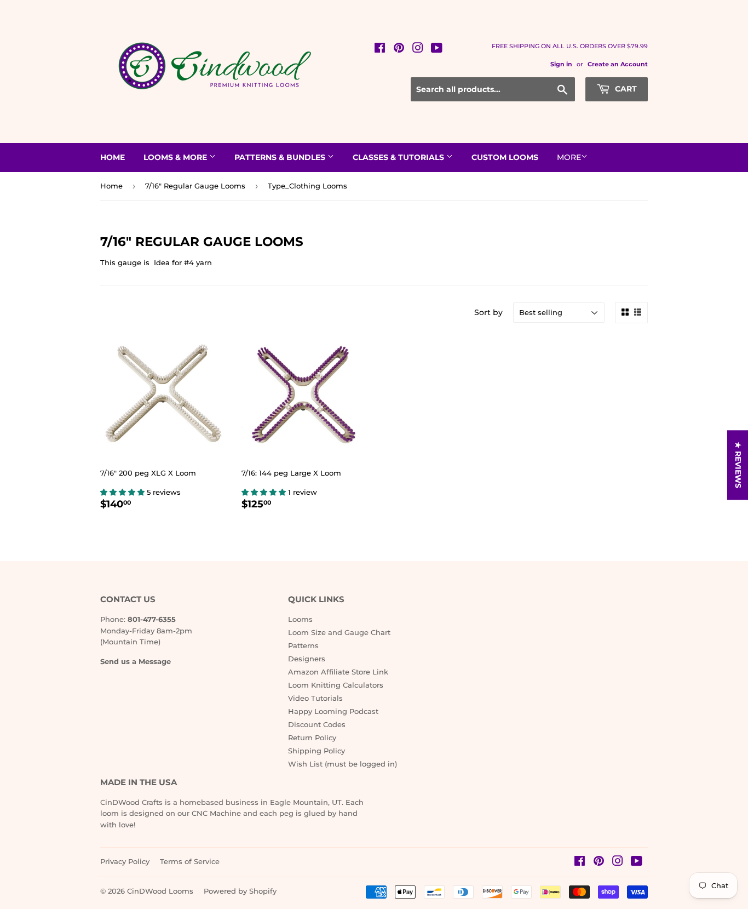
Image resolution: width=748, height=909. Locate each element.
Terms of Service (190, 861)
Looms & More (176, 157)
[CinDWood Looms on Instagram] (417, 49)
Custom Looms (504, 157)
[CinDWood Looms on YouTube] (436, 49)
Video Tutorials (315, 698)
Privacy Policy (124, 861)
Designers (306, 658)
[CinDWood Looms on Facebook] (379, 49)
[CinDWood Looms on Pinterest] (399, 49)
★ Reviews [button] (738, 465)
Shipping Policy (316, 750)
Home (112, 157)
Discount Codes (317, 724)
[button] (123, 492)
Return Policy (312, 737)
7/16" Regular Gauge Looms (195, 185)
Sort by (488, 312)
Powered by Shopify (240, 891)
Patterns (303, 645)
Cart (625, 89)
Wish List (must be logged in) (342, 763)
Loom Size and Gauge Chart (339, 632)
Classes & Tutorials (399, 157)
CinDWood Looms (160, 891)
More (569, 157)
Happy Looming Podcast (333, 711)
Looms (300, 619)
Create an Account (618, 64)
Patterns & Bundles (280, 157)
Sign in (561, 64)
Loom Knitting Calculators (335, 685)
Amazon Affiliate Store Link (338, 671)
